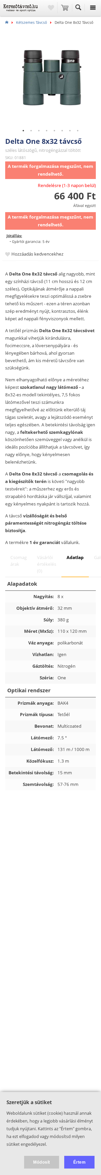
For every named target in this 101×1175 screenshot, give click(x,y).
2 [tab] (31, 130)
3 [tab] (38, 130)
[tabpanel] (50, 79)
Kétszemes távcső (31, 22)
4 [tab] (46, 130)
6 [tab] (62, 130)
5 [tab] (54, 130)
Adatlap (75, 557)
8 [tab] (77, 130)
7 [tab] (70, 130)
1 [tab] (23, 130)
